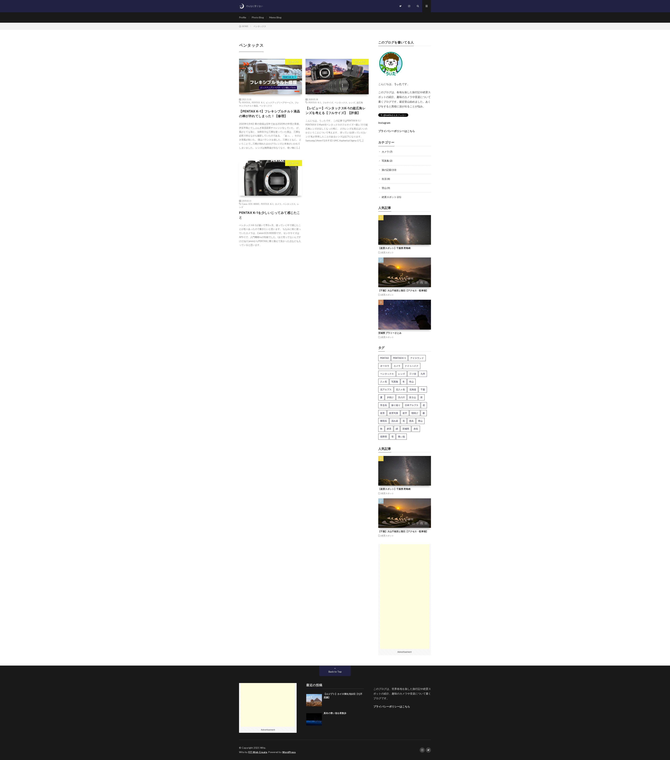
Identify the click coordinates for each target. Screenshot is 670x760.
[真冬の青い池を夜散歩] (314, 719)
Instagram (384, 122)
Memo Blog (275, 17)
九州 (422, 373)
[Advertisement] (404, 596)
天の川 (401, 397)
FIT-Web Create (257, 752)
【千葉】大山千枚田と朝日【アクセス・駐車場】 (403, 290)
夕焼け (390, 397)
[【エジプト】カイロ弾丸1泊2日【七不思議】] (314, 700)
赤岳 (416, 428)
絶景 (389, 428)
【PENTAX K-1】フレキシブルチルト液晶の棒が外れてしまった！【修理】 (269, 113)
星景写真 (393, 413)
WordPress (289, 752)
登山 (384, 187)
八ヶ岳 (383, 381)
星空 (405, 413)
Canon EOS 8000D (250, 204)
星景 (382, 413)
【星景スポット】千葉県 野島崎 (394, 248)
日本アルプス (411, 405)
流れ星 (394, 420)
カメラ (295, 61)
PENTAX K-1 (258, 102)
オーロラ (384, 365)
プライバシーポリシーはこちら (396, 131)
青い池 (401, 436)
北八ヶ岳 (400, 389)
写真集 (385, 160)
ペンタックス (265, 106)
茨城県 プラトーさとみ (389, 332)
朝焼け (414, 413)
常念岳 (383, 405)
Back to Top (335, 671)
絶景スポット (389, 196)
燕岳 (411, 420)
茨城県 (405, 428)
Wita (262, 747)
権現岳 (383, 420)
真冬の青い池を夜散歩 (335, 713)
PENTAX (246, 102)
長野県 (383, 436)
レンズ (352, 102)
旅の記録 (387, 169)
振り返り (395, 405)
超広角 (360, 102)
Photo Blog (258, 17)
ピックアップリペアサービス (279, 102)
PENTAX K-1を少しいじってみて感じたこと (269, 215)
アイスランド (417, 358)
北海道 (412, 389)
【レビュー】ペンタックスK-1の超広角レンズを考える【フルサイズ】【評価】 (336, 110)
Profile (242, 17)
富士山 (412, 397)
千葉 (422, 389)
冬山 (411, 381)
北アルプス (386, 389)
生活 (384, 178)
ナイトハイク (411, 365)
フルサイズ (328, 102)
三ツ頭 (412, 373)
